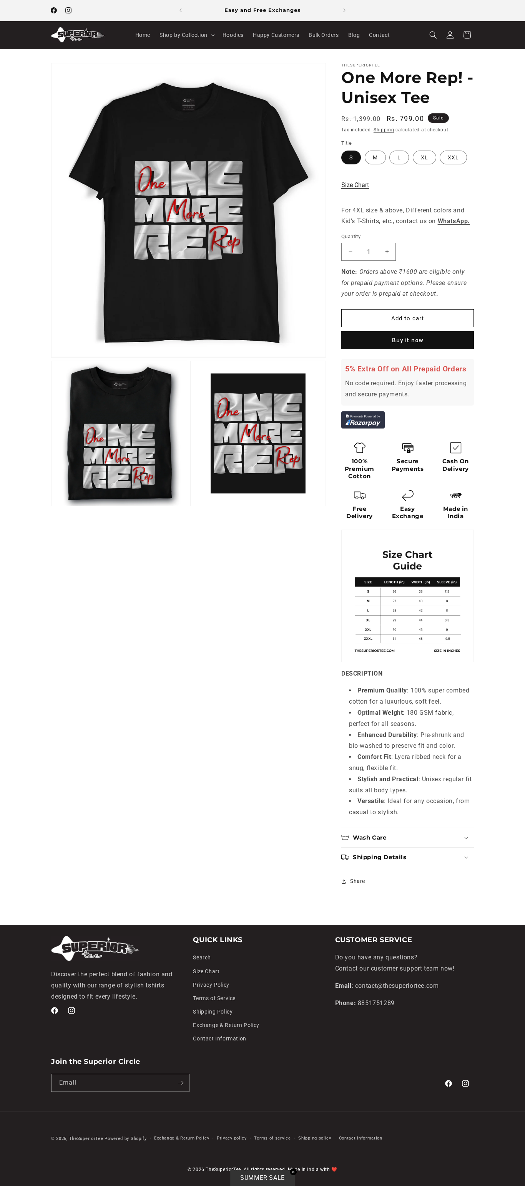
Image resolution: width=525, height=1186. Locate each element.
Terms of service (272, 1138)
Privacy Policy (211, 985)
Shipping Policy (213, 1012)
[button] (186, 35)
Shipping (384, 130)
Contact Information (219, 1038)
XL (424, 157)
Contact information (360, 1138)
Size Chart (355, 185)
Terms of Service (214, 998)
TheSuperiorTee (86, 1138)
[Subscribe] (180, 1083)
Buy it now (408, 340)
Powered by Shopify (126, 1138)
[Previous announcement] (180, 10)
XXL (453, 157)
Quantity (351, 236)
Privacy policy (232, 1138)
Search (202, 957)
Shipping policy (314, 1138)
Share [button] (357, 881)
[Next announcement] (344, 10)
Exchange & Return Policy (226, 1025)
